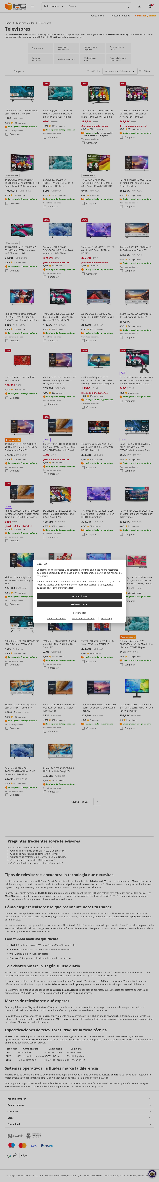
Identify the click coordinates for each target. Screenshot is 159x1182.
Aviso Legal (106, 618)
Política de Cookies (56, 618)
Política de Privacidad (83, 618)
